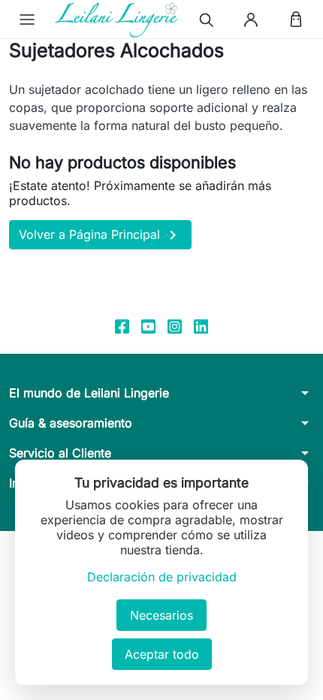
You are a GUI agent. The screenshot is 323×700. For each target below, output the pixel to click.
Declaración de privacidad (162, 576)
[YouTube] (148, 325)
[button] (27, 19)
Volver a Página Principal (100, 235)
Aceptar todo (162, 654)
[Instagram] (175, 325)
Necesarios (161, 615)
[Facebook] (122, 325)
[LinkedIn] (201, 325)
